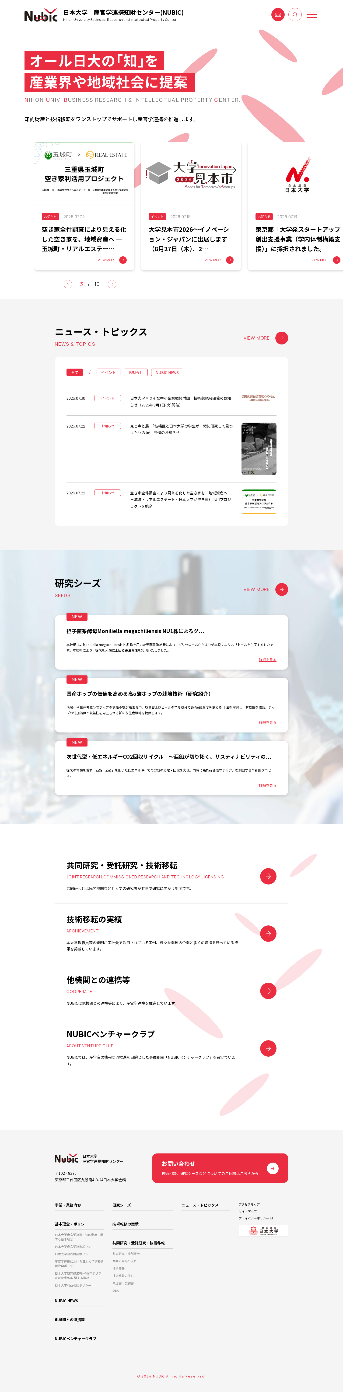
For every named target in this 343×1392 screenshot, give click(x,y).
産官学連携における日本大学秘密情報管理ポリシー (79, 1263)
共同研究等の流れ (124, 1261)
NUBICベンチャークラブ (75, 1338)
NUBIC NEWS (167, 372)
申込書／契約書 (123, 1283)
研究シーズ (121, 1205)
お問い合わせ (278, 14)
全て (74, 372)
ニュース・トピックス (200, 1205)
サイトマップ (248, 1211)
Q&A (115, 1290)
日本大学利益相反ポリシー (73, 1285)
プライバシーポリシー (254, 1218)
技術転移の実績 (125, 1224)
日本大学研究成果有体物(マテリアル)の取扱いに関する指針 (78, 1275)
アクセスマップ (249, 1204)
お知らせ (135, 372)
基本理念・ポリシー (71, 1224)
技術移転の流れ (123, 1275)
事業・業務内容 (68, 1205)
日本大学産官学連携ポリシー (74, 1246)
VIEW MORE (257, 338)
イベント (108, 372)
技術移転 (118, 1268)
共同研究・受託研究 (126, 1253)
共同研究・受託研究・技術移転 (138, 1243)
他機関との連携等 (70, 1319)
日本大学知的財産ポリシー (73, 1254)
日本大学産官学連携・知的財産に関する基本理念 (79, 1237)
